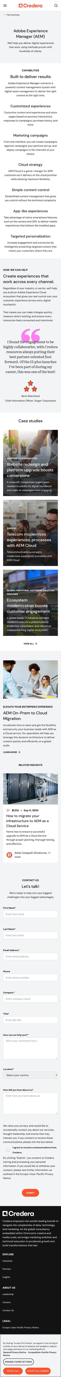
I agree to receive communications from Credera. (34, 1150)
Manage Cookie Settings (18, 1361)
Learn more (10, 752)
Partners (7, 1269)
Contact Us (8, 1310)
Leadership (8, 1294)
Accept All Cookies (38, 1371)
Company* (9, 992)
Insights (6, 1277)
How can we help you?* (15, 1035)
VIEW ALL (29, 643)
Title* (6, 1013)
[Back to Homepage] (30, 5)
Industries (7, 1260)
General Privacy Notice (14, 1352)
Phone (6, 971)
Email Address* (11, 950)
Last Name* (9, 929)
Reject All (13, 1371)
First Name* (9, 907)
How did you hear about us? (18, 1089)
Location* (8, 1069)
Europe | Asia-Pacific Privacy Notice (21, 1327)
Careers (6, 1302)
